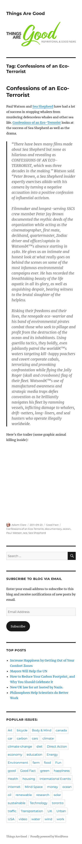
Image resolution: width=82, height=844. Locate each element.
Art (10, 730)
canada (61, 730)
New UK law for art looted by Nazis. (36, 687)
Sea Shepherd (42, 106)
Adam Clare (19, 524)
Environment (18, 762)
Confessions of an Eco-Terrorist (37, 122)
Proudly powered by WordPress (49, 836)
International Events (55, 779)
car (10, 738)
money (52, 787)
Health (13, 779)
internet (14, 787)
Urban (61, 811)
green (44, 771)
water (35, 819)
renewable (24, 795)
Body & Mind (41, 730)
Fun (58, 762)
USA (11, 819)
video (23, 819)
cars (35, 738)
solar (57, 795)
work (60, 819)
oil (9, 795)
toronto (58, 803)
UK (49, 811)
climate (48, 738)
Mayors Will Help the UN (28, 671)
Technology (38, 803)
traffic (12, 811)
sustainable (16, 803)
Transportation (32, 811)
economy (15, 754)
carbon (22, 738)
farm (36, 762)
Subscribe (18, 626)
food (47, 762)
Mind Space (34, 787)
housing (29, 779)
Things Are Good (25, 13)
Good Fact (52, 524)
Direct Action (57, 746)
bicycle (22, 730)
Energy (52, 754)
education (34, 754)
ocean (67, 528)
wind (48, 819)
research (42, 795)
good (12, 771)
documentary (53, 528)
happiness (62, 771)
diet (39, 746)
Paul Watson (14, 532)
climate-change (20, 746)
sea (25, 532)
